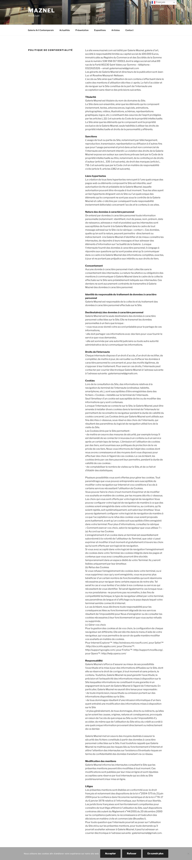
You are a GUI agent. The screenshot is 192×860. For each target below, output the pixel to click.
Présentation (81, 30)
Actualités (64, 30)
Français (160, 2)
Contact (129, 30)
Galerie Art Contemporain (41, 30)
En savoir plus (155, 853)
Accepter (110, 853)
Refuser (131, 853)
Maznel (41, 10)
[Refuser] (188, 853)
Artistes (115, 30)
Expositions (100, 30)
